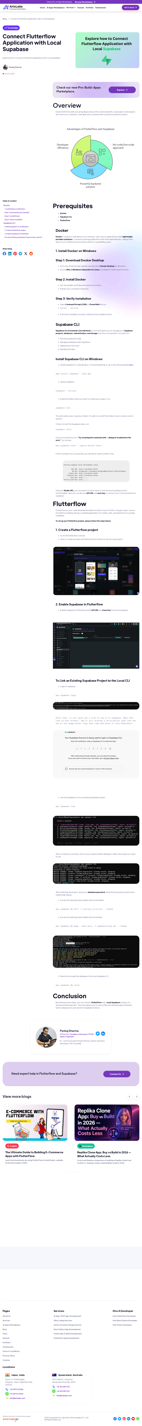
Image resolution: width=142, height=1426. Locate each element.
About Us (7, 1316)
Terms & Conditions (11, 1351)
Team (5, 1333)
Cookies (6, 1360)
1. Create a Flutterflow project (15, 230)
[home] (14, 7)
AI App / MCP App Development (67, 1316)
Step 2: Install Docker (12, 216)
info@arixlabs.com (17, 1398)
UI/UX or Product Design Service (67, 1325)
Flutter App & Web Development (68, 1333)
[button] (71, 7)
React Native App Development (67, 1329)
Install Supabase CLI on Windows (16, 227)
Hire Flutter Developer (122, 1325)
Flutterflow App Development (66, 1338)
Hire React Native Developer (125, 1320)
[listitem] (35, 1138)
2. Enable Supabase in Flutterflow (16, 234)
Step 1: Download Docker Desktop (16, 212)
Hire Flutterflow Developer (124, 1316)
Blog (5, 1329)
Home (42, 7)
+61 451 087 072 (63, 1387)
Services (70, 7)
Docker (7, 205)
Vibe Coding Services (63, 1320)
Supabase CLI (9, 223)
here (131, 365)
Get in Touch (130, 7)
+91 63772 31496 (16, 1389)
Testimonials (100, 7)
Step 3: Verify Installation (13, 220)
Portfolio (89, 7)
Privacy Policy (9, 1355)
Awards (80, 7)
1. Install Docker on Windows (14, 209)
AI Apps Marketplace (56, 7)
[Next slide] (136, 1096)
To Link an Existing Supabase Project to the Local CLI (23, 237)
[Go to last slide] (129, 1096)
